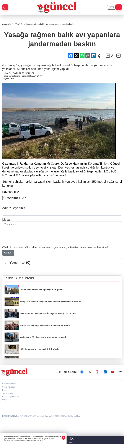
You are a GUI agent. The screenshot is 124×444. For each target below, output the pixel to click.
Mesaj (6, 219)
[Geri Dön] (5, 7)
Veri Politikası (7, 393)
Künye (5, 390)
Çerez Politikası (8, 387)
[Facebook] (82, 372)
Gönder (8, 252)
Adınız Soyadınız (13, 208)
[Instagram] (97, 372)
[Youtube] (113, 372)
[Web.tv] (120, 372)
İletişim (5, 400)
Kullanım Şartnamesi (10, 396)
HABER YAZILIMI (9, 416)
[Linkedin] (105, 372)
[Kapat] (63, 438)
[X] (90, 372)
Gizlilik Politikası (9, 384)
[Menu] (119, 7)
